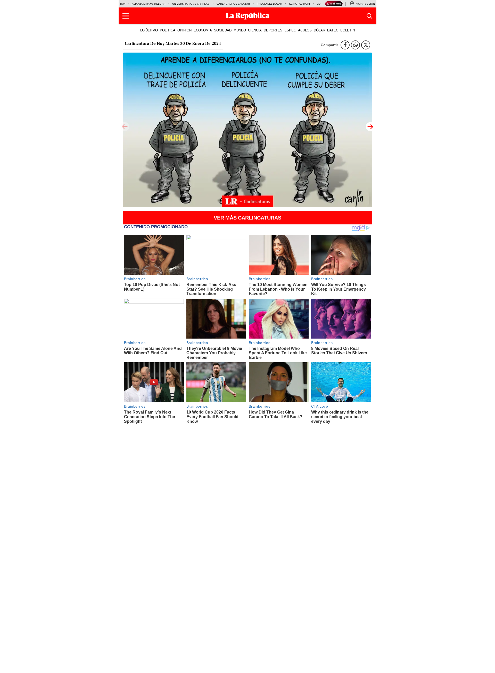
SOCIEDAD (223, 30)
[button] (125, 16)
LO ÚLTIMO (149, 30)
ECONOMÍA (203, 30)
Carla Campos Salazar (233, 3)
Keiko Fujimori (299, 3)
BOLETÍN (347, 30)
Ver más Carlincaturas (247, 218)
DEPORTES (273, 30)
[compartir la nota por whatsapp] (355, 44)
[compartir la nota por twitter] (365, 44)
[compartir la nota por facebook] (345, 44)
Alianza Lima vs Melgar (148, 3)
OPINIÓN (184, 30)
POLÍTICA (167, 30)
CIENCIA (255, 30)
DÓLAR (319, 30)
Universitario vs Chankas (191, 3)
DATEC (332, 30)
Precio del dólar (269, 3)
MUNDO (240, 30)
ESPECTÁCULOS (298, 30)
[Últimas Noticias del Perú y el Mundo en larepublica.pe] (247, 16)
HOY (123, 3)
